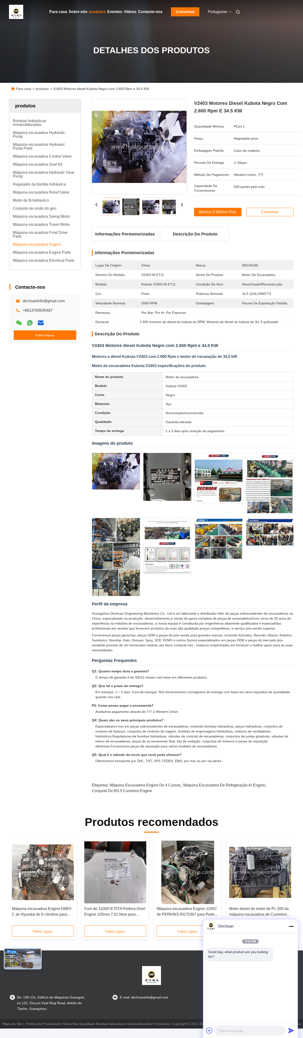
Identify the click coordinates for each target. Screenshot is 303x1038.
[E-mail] (41, 323)
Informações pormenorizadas (125, 234)
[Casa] (16, 12)
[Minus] (291, 926)
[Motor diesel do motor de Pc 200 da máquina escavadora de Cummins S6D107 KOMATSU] (260, 872)
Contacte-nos (150, 12)
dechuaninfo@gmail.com (44, 301)
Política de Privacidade (43, 1024)
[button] (18, 883)
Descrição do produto (195, 234)
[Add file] (209, 1030)
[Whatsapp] (30, 323)
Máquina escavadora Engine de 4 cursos (145, 785)
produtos (97, 12)
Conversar (185, 12)
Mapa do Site (12, 1024)
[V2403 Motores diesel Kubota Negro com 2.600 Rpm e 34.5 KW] (139, 146)
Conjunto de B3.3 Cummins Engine (122, 791)
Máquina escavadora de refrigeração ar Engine (224, 785)
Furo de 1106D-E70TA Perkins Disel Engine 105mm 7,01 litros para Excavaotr (114, 912)
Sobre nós (78, 12)
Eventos (114, 12)
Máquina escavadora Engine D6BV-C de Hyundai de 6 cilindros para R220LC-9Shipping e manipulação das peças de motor (42, 912)
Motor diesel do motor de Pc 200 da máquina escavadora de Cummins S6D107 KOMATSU (259, 912)
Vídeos (130, 12)
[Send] (291, 1030)
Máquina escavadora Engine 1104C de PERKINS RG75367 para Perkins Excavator (187, 912)
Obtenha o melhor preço (218, 212)
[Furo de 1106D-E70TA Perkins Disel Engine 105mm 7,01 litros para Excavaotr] (115, 872)
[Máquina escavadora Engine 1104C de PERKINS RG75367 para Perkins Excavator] (188, 872)
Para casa (58, 12)
